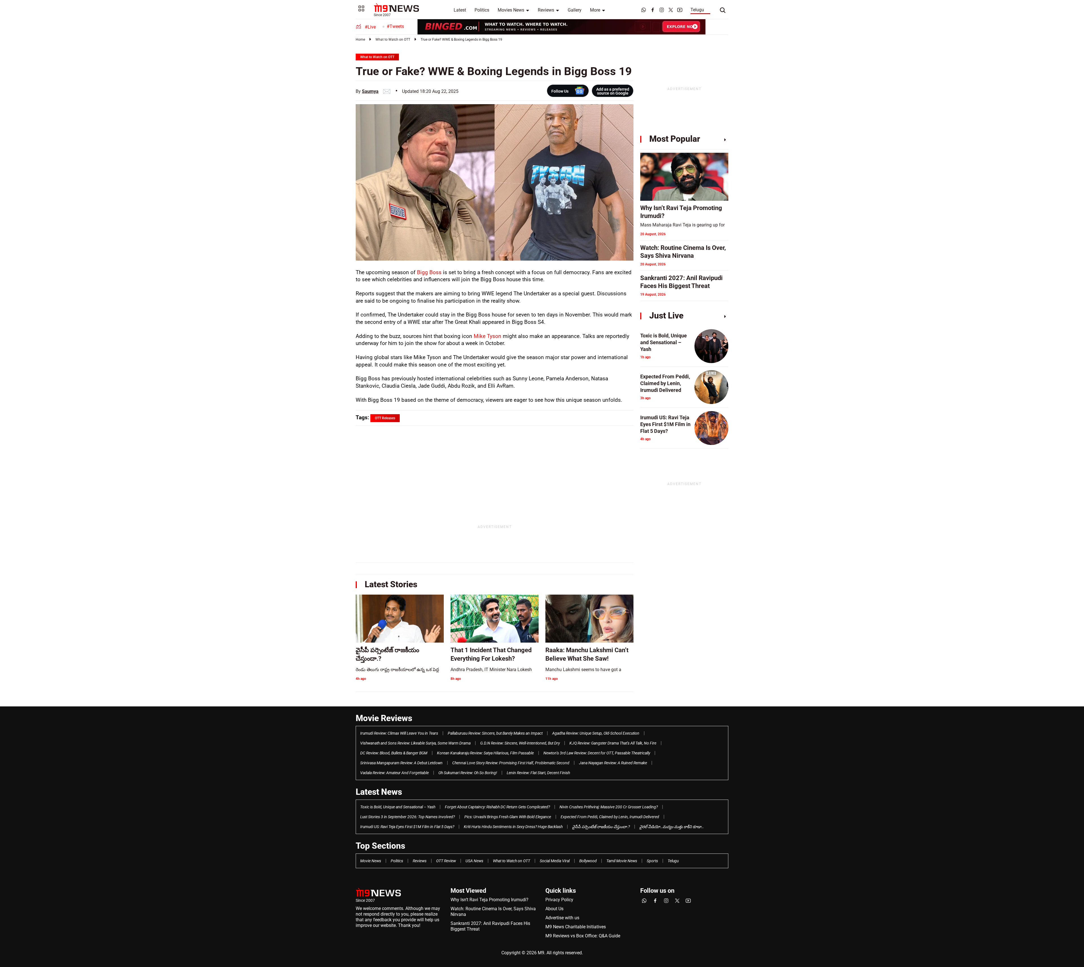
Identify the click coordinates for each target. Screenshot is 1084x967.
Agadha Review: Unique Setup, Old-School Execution (595, 733)
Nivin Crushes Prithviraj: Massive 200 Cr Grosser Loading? (609, 807)
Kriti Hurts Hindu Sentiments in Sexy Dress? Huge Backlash (513, 826)
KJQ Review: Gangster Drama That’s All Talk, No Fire (612, 743)
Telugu (697, 9)
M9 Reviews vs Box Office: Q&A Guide (582, 935)
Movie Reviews (384, 718)
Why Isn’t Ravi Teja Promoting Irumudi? (489, 899)
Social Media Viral (555, 861)
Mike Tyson (487, 336)
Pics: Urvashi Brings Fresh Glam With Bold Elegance (507, 817)
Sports (652, 861)
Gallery (575, 10)
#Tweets (395, 26)
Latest (460, 10)
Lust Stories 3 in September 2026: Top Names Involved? (407, 817)
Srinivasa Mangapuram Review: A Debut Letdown (401, 763)
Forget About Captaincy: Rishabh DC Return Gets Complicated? (497, 807)
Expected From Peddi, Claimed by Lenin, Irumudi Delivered (610, 817)
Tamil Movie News (621, 861)
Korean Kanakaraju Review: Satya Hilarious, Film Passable (485, 753)
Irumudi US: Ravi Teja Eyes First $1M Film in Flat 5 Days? (407, 826)
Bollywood (588, 861)
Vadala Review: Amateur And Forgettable (394, 772)
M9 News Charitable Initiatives (575, 926)
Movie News (370, 861)
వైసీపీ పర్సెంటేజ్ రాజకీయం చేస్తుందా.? (601, 826)
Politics (482, 10)
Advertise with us (562, 917)
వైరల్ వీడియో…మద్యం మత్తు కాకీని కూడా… (671, 826)
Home (360, 40)
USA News (474, 861)
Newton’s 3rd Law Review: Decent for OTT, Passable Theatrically (596, 753)
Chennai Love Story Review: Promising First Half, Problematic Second (510, 763)
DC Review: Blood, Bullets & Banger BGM (393, 753)
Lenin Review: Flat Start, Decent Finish (538, 772)
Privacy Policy (559, 899)
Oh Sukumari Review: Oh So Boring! (467, 772)
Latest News (379, 792)
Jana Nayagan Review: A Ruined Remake (613, 763)
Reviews (546, 10)
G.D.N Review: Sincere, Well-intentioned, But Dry (520, 743)
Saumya (370, 91)
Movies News (511, 10)
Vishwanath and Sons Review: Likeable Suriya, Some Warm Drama (415, 743)
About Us (554, 908)
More (595, 10)
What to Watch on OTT (392, 40)
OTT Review (446, 861)
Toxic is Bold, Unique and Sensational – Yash (397, 807)
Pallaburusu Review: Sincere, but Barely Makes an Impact (495, 733)
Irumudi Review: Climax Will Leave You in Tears (399, 733)
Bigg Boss (429, 272)
